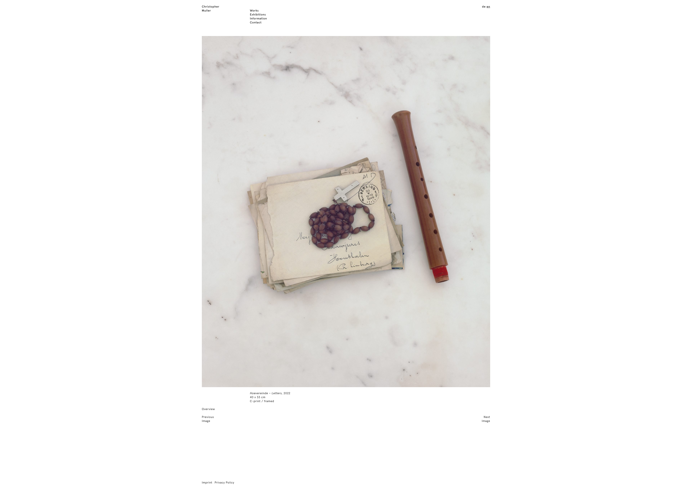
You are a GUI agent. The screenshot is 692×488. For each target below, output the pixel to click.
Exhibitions (258, 14)
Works (254, 10)
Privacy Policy (224, 482)
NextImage (486, 419)
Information (258, 18)
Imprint (207, 482)
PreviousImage (208, 419)
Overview (208, 409)
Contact (256, 22)
